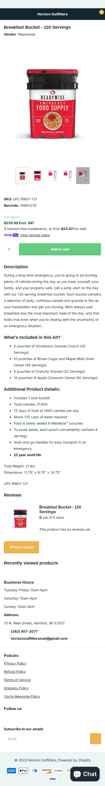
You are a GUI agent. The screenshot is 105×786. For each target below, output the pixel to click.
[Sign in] (89, 14)
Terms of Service (17, 680)
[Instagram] (5, 717)
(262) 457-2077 (24, 631)
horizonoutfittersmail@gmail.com (39, 638)
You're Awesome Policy (22, 696)
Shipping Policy (16, 688)
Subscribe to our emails (23, 729)
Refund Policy (15, 671)
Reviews (12, 495)
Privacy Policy (15, 663)
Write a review (21, 547)
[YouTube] (16, 717)
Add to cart (60, 249)
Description (16, 266)
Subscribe (95, 738)
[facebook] (26, 717)
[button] (91, 101)
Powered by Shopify (74, 760)
